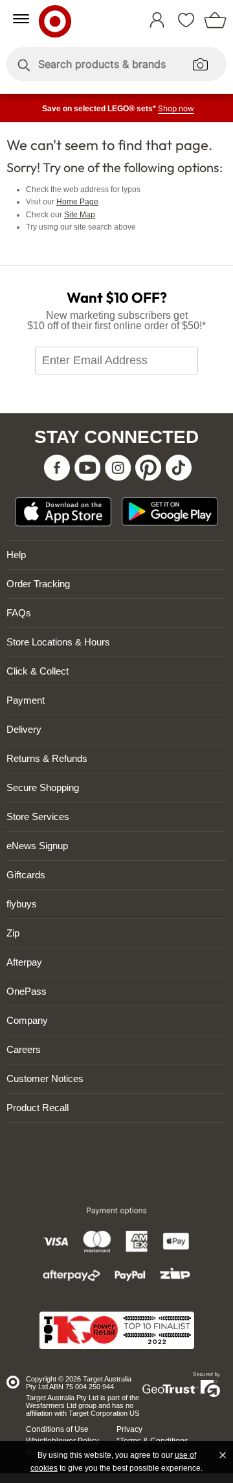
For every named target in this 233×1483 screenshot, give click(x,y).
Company (27, 1020)
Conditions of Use (57, 1429)
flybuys (21, 903)
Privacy (129, 1429)
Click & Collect (37, 671)
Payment (25, 700)
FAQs (18, 612)
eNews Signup (37, 845)
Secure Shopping (42, 787)
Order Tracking (38, 583)
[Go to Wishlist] (189, 14)
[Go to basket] (218, 14)
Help (16, 554)
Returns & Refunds (46, 758)
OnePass (26, 991)
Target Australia (73, 19)
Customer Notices (44, 1078)
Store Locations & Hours (58, 641)
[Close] (223, 1455)
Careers (23, 1049)
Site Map (79, 214)
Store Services (37, 816)
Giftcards (25, 874)
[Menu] (21, 18)
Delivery (23, 729)
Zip (12, 932)
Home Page (77, 201)
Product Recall (37, 1107)
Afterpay (24, 962)
